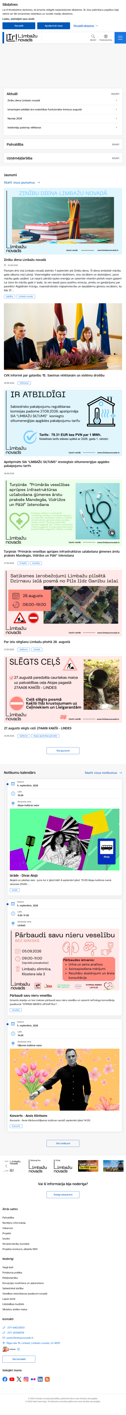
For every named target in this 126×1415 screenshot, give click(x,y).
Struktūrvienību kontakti (15, 1243)
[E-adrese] (9, 1349)
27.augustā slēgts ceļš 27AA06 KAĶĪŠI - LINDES (38, 728)
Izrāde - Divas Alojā (24, 875)
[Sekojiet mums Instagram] (26, 1379)
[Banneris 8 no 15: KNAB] (63, 1165)
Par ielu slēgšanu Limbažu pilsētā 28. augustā (37, 642)
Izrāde (15, 890)
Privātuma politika (12, 1272)
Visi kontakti (19, 1359)
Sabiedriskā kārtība (12, 1288)
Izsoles (6, 1238)
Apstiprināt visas (54, 25)
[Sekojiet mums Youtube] (12, 1379)
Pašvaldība (8, 1217)
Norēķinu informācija (14, 1222)
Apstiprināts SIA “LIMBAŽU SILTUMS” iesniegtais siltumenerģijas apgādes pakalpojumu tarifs (56, 464)
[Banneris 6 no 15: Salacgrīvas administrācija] (12, 1165)
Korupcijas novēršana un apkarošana (23, 1283)
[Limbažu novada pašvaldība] (23, 37)
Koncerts (16, 1126)
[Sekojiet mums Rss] (47, 1379)
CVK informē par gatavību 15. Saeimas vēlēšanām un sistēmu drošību (54, 375)
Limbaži (36, 649)
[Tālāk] (119, 1166)
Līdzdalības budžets (13, 1304)
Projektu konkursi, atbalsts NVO (20, 1249)
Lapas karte (8, 1298)
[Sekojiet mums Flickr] (33, 1379)
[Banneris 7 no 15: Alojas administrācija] (38, 1165)
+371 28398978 (15, 1332)
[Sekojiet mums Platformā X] (19, 1379)
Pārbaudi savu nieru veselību (31, 995)
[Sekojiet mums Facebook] (4, 1379)
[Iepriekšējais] (6, 1166)
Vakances (7, 1228)
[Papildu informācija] (18, 1349)
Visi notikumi (63, 1143)
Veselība (36, 563)
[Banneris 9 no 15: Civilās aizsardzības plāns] (88, 1165)
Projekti (23, 563)
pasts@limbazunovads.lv (20, 1337)
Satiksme (24, 649)
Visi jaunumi (63, 750)
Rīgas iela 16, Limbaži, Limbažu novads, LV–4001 (33, 1343)
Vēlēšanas (24, 383)
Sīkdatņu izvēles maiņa (14, 1309)
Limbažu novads (26, 296)
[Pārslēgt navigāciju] (120, 38)
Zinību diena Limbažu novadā (25, 260)
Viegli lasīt (7, 1267)
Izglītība (9, 296)
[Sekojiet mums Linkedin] (40, 1379)
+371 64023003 (16, 1327)
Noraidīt (19, 25)
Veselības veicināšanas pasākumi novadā (24, 1293)
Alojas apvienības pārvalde (45, 736)
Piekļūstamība (10, 1277)
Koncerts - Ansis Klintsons (28, 1116)
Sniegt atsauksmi (63, 1194)
